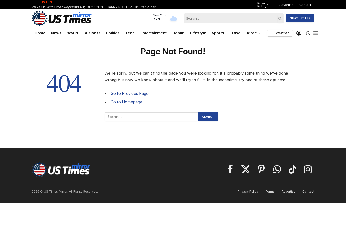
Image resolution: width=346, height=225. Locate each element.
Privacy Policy (262, 4)
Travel (235, 33)
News (56, 33)
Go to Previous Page (130, 93)
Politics (113, 33)
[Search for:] (152, 116)
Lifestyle (198, 33)
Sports (218, 33)
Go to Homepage (126, 102)
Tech (130, 33)
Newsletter (300, 18)
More (252, 33)
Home (40, 33)
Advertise (286, 5)
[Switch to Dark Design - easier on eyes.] (308, 33)
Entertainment (153, 33)
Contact (305, 5)
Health (178, 33)
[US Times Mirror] (62, 18)
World (72, 33)
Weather (282, 33)
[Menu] (316, 33)
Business (92, 33)
